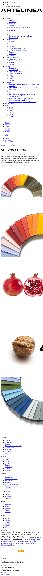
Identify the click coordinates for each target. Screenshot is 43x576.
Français (7, 522)
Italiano (7, 518)
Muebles (7, 440)
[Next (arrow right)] (3, 557)
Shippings (18, 543)
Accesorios (8, 442)
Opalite (7, 463)
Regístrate (8, 496)
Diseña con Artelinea (11, 484)
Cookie (20, 541)
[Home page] (21, 15)
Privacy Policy (35, 540)
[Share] (3, 555)
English (7, 520)
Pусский (7, 527)
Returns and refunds (7, 543)
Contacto (7, 488)
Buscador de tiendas (11, 479)
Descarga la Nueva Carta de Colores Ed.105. (15, 165)
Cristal (7, 460)
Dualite (7, 461)
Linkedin (7, 512)
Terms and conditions (29, 543)
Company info (5, 545)
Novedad (8, 451)
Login (7, 494)
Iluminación (8, 449)
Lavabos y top (9, 447)
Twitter (7, 510)
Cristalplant (8, 467)
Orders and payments (31, 541)
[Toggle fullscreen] (5, 555)
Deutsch (7, 524)
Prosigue (3, 572)
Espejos (7, 444)
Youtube (7, 508)
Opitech (7, 465)
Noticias (3, 145)
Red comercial (9, 480)
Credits (13, 545)
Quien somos (9, 477)
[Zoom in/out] (7, 555)
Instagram (8, 505)
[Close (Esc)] (1, 555)
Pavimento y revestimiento (13, 446)
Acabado (7, 470)
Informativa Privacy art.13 (9, 541)
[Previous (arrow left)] (1, 557)
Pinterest (7, 506)
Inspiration (8, 453)
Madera (7, 468)
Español (7, 526)
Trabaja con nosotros (11, 486)
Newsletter (8, 498)
